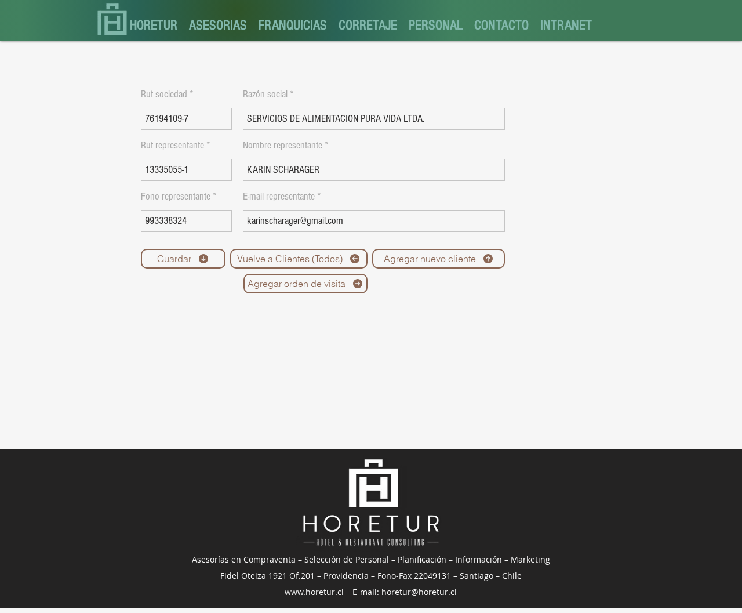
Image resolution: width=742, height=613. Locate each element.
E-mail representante (279, 196)
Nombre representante (282, 145)
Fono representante (175, 196)
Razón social (265, 94)
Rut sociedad (164, 94)
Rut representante (172, 145)
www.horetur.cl (314, 591)
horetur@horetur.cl (419, 591)
